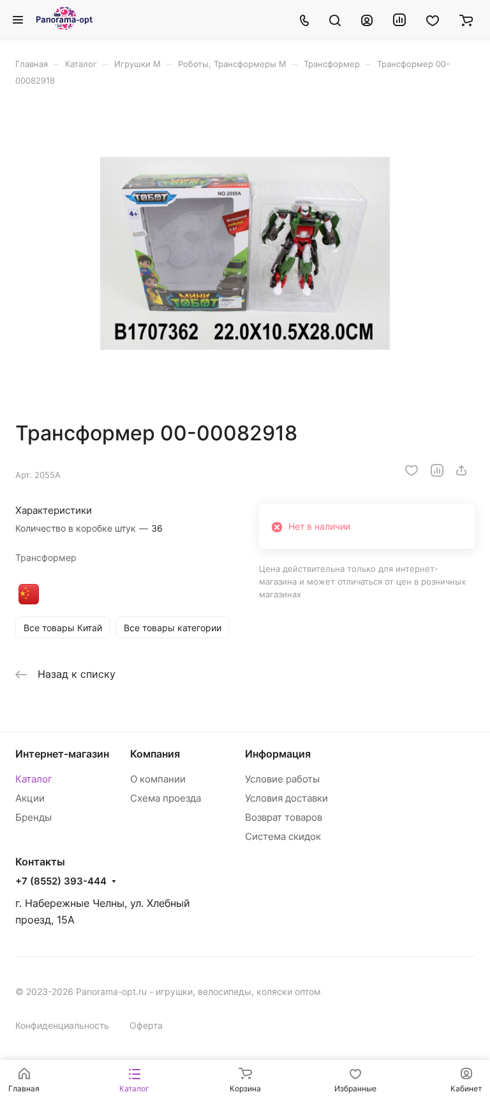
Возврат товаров (283, 817)
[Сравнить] (437, 470)
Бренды (33, 817)
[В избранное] (411, 470)
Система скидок (283, 836)
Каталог (33, 779)
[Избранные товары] (432, 19)
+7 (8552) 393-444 (61, 881)
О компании (158, 779)
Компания (155, 753)
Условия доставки (286, 798)
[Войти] (367, 19)
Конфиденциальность (62, 1025)
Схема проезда (165, 798)
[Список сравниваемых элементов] (399, 19)
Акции (30, 798)
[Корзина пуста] (466, 19)
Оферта (146, 1025)
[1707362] (245, 253)
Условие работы (282, 779)
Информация (278, 753)
